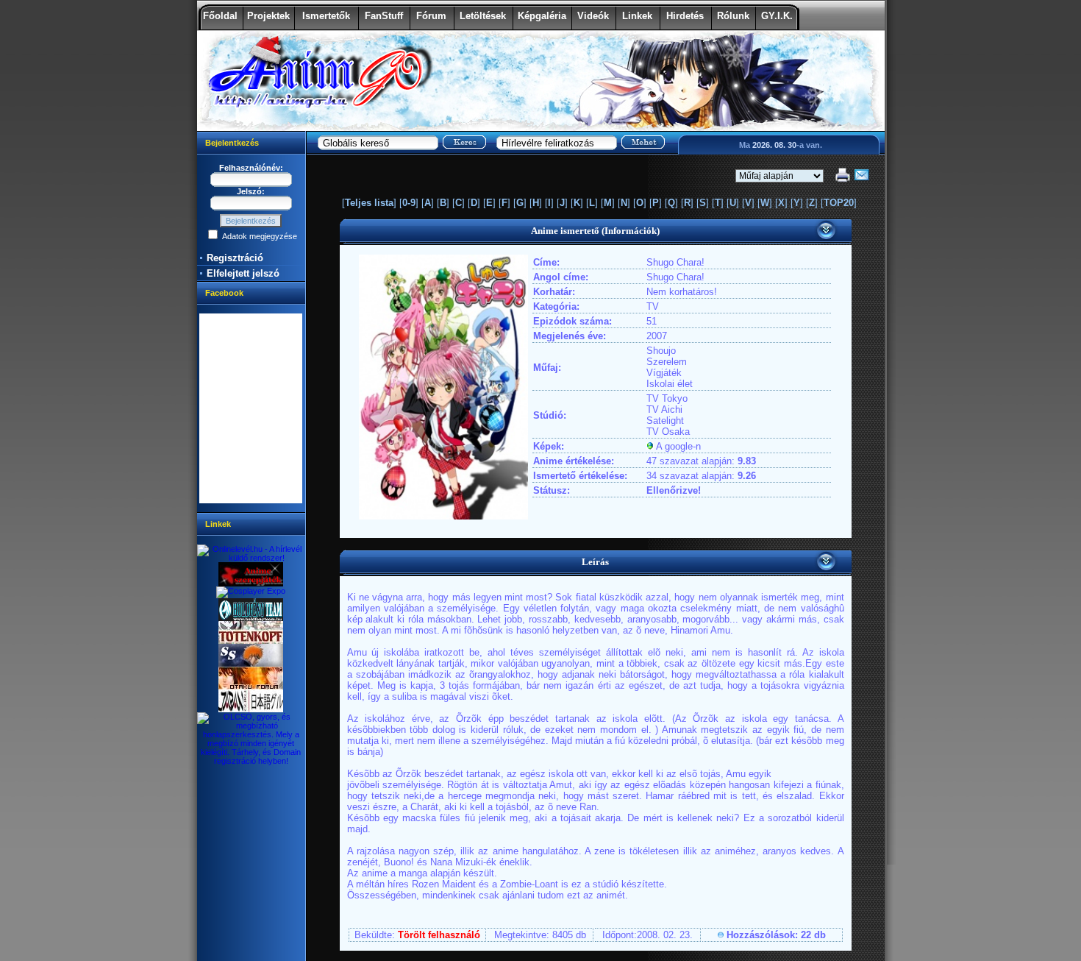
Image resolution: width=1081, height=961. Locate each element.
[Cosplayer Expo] (250, 590)
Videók (593, 15)
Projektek (268, 15)
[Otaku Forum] (250, 686)
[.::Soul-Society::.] (250, 663)
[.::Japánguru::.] (250, 709)
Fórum (431, 15)
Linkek (637, 15)
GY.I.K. (777, 15)
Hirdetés (685, 15)
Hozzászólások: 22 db (776, 934)
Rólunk (733, 15)
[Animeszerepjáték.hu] (250, 583)
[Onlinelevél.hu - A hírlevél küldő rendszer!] (251, 557)
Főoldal (220, 15)
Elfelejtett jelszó (243, 273)
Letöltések (483, 15)
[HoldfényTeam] (250, 618)
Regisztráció (235, 257)
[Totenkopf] (250, 640)
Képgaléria (542, 15)
